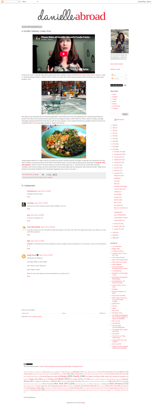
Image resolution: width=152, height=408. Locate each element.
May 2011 (117, 170)
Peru (34, 386)
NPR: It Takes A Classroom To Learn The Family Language (119, 299)
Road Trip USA (111, 386)
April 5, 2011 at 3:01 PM (45, 255)
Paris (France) (116, 383)
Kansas (117, 379)
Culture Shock (122, 374)
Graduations (122, 376)
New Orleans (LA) (36, 383)
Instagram (115, 97)
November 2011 (118, 154)
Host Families (73, 379)
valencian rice (117, 191)
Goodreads (115, 108)
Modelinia (115, 289)
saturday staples (118, 200)
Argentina (37, 372)
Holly (28, 241)
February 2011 (118, 226)
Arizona (44, 372)
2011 (114, 149)
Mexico (80, 381)
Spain (93, 388)
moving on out (118, 197)
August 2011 (117, 162)
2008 (114, 238)
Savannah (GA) (48, 388)
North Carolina (78, 383)
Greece (25, 379)
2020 (114, 125)
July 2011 (117, 165)
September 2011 (118, 159)
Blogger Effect (116, 249)
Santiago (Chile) (35, 388)
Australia (51, 372)
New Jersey (123, 381)
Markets (54, 381)
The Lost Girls (116, 321)
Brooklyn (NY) (112, 372)
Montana (98, 381)
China (60, 374)
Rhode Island (101, 386)
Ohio (85, 383)
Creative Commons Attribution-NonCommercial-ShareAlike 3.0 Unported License (61, 366)
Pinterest (114, 104)
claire (28, 215)
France (98, 376)
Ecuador (55, 376)
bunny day (117, 183)
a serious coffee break (119, 189)
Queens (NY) (69, 386)
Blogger (83, 402)
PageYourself (115, 303)
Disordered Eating (45, 376)
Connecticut (92, 374)
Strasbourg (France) (114, 388)
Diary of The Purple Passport (120, 260)
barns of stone (117, 202)
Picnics (39, 386)
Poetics (46, 386)
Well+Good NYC (117, 344)
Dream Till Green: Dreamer (119, 262)
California (26, 374)
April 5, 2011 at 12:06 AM (48, 227)
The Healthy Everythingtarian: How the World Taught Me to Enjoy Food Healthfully (120, 316)
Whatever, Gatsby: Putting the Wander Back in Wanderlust (120, 347)
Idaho (103, 379)
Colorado (84, 374)
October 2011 (118, 157)
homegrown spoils (119, 175)
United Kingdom (82, 390)
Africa (25, 372)
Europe (63, 376)
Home (27, 177)
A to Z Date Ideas (117, 246)
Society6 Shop (116, 106)
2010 (114, 232)
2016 (114, 136)
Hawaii (44, 379)
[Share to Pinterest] (56, 175)
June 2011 (117, 168)
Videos (45, 177)
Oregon (98, 383)
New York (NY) (61, 383)
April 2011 (117, 173)
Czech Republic (28, 376)
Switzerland (26, 390)
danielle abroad (31, 255)
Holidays (51, 379)
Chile (55, 374)
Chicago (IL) (47, 374)
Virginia (102, 390)
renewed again (118, 194)
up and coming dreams (120, 215)
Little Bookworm (32, 191)
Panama (104, 384)
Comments (116, 78)
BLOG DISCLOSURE (116, 64)
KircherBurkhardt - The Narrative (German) (118, 282)
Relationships (89, 386)
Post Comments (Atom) (35, 316)
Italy (112, 379)
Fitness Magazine (117, 264)
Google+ (114, 99)
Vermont (96, 390)
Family (76, 376)
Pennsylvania (27, 386)
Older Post (102, 313)
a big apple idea (118, 212)
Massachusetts (71, 381)
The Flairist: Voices (117, 313)
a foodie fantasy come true (121, 217)
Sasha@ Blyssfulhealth (33, 227)
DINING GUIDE (115, 69)
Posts (114, 75)
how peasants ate (118, 205)
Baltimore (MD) (60, 372)
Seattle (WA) (56, 388)
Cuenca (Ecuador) (110, 374)
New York (46, 384)
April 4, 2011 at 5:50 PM (44, 191)
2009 (114, 235)
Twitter (114, 94)
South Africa (65, 388)
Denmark (36, 376)
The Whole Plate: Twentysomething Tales (118, 326)
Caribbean (40, 374)
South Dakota (87, 388)
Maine (47, 381)
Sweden (124, 388)
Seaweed (31, 177)
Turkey (74, 390)
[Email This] (48, 175)
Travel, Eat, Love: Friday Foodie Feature (118, 336)
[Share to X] (52, 175)
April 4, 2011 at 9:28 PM (37, 215)
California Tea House (117, 251)
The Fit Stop (115, 310)
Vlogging (50, 177)
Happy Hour (34, 379)
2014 (114, 141)
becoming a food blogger (120, 186)
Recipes (78, 386)
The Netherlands (66, 390)
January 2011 (118, 229)
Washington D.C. (110, 390)
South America (75, 388)
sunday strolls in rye (119, 220)
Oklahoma (91, 383)
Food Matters (89, 376)
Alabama (31, 372)
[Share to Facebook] (54, 175)
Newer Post (25, 313)
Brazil (94, 372)
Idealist (114, 101)
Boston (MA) (87, 372)
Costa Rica (100, 374)
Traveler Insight (38, 177)
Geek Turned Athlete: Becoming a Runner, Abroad (119, 267)
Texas (46, 390)
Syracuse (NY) (36, 390)
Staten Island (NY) (101, 388)
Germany (114, 376)
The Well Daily (116, 323)
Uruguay (90, 390)
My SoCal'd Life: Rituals (118, 295)
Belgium (68, 372)
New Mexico (27, 383)
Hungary (92, 379)
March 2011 (117, 223)
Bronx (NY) (101, 372)
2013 (114, 144)
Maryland (63, 381)
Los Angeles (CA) (38, 381)
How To (83, 379)
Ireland (107, 379)
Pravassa (114, 306)
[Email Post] (42, 174)
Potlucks (60, 386)
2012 (114, 146)
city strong (117, 181)
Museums (112, 381)
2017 (114, 133)
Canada (34, 374)
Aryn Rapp (30, 203)
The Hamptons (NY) (55, 390)
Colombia (76, 374)
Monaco (92, 381)
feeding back (117, 178)
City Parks (66, 374)
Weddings (118, 390)
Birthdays (76, 372)
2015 (114, 138)
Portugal (53, 386)
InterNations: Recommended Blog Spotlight (119, 278)
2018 (114, 130)
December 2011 (118, 151)
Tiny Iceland (115, 333)
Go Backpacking (116, 271)
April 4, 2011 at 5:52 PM (41, 203)
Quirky (114, 308)
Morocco (104, 381)
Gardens (106, 376)
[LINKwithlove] (119, 119)
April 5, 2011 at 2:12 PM (37, 241)
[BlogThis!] (50, 175)
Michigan (87, 381)
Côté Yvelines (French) (118, 257)
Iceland (98, 379)
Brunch (122, 372)
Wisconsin (125, 390)
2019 (114, 128)
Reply (28, 197)
